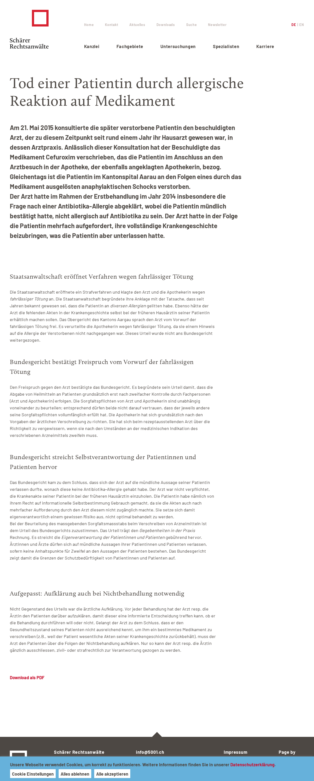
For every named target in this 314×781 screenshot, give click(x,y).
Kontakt (111, 25)
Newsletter (217, 25)
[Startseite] (42, 29)
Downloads (166, 25)
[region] (157, 768)
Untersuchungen (178, 46)
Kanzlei (92, 46)
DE (293, 25)
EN (301, 25)
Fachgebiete (130, 46)
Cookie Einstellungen (33, 774)
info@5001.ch (150, 752)
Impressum (235, 752)
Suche (191, 25)
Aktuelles (137, 25)
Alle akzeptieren (112, 774)
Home (89, 25)
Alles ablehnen (75, 774)
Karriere (265, 46)
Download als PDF (27, 677)
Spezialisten (226, 46)
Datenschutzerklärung (252, 764)
